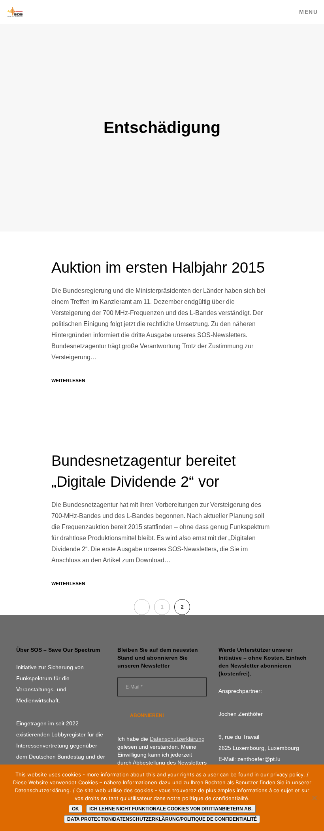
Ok (75, 809)
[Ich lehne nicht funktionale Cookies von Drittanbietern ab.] (314, 798)
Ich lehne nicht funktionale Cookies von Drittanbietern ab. (170, 809)
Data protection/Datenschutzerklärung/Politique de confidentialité (162, 819)
